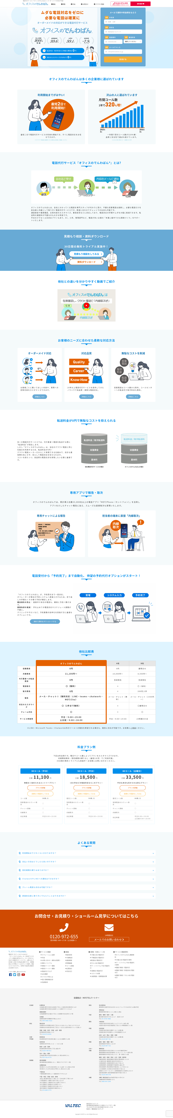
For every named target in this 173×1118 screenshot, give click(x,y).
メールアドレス (113, 47)
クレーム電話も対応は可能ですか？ (37, 887)
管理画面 (69, 963)
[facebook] (10, 974)
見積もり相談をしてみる (86, 254)
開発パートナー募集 (48, 966)
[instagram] (18, 974)
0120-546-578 (106, 1074)
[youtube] (23, 974)
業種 (63, 4)
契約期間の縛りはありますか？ (35, 870)
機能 (54, 4)
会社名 (110, 27)
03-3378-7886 (106, 1019)
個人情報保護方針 (47, 979)
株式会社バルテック (97, 1109)
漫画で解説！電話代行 (123, 967)
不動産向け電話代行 (97, 958)
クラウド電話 (99, 4)
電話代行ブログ (47, 971)
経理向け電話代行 (97, 971)
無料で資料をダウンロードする (45, 621)
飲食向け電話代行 (96, 960)
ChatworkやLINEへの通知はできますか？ (41, 878)
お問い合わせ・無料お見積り (51, 960)
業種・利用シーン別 (97, 952)
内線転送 (69, 958)
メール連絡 (70, 966)
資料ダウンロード (86, 262)
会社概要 (45, 974)
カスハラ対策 (95, 973)
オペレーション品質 (48, 955)
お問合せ (85, 4)
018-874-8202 (46, 1034)
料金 (73, 4)
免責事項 (45, 982)
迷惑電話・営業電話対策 (99, 976)
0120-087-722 (106, 1039)
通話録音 (69, 960)
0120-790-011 (46, 1050)
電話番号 (111, 37)
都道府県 (130, 37)
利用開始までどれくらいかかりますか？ (39, 853)
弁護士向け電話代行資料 (124, 960)
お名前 (110, 17)
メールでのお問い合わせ (108, 939)
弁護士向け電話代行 (97, 955)
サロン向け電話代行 (97, 963)
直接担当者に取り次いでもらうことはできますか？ (44, 896)
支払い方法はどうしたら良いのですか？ (39, 861)
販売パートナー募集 (48, 968)
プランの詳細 (40, 787)
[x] (14, 974)
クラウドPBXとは (47, 977)
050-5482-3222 (47, 1020)
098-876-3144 (106, 1081)
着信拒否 (69, 955)
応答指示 (69, 968)
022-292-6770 (46, 1057)
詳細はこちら (40, 396)
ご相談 (133, 728)
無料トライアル (47, 963)
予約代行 (69, 971)
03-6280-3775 (46, 1090)
